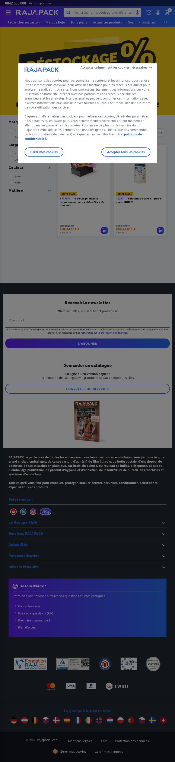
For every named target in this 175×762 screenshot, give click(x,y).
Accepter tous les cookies (126, 152)
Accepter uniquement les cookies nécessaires (113, 68)
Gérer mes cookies (44, 152)
